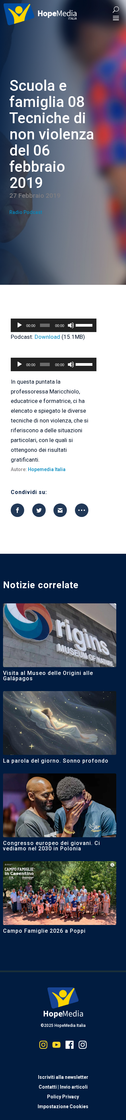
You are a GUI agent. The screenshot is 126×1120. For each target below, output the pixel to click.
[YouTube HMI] (56, 1046)
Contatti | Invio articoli (63, 1087)
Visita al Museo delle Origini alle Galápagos (48, 676)
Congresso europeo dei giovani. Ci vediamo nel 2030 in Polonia (51, 846)
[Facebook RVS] (70, 1046)
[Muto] (71, 325)
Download (47, 336)
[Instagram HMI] (43, 1046)
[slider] (84, 325)
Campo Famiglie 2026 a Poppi (44, 931)
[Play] (19, 325)
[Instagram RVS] (83, 1046)
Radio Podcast (25, 212)
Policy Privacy (63, 1096)
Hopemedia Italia (47, 469)
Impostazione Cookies (63, 1106)
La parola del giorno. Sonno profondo (56, 761)
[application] (53, 325)
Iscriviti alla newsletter (63, 1077)
